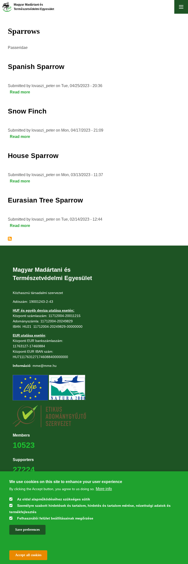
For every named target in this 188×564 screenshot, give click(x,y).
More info (104, 489)
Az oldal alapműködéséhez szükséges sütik (53, 499)
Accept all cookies (28, 555)
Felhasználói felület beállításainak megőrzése (55, 518)
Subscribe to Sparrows (10, 239)
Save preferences (27, 529)
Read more (20, 92)
